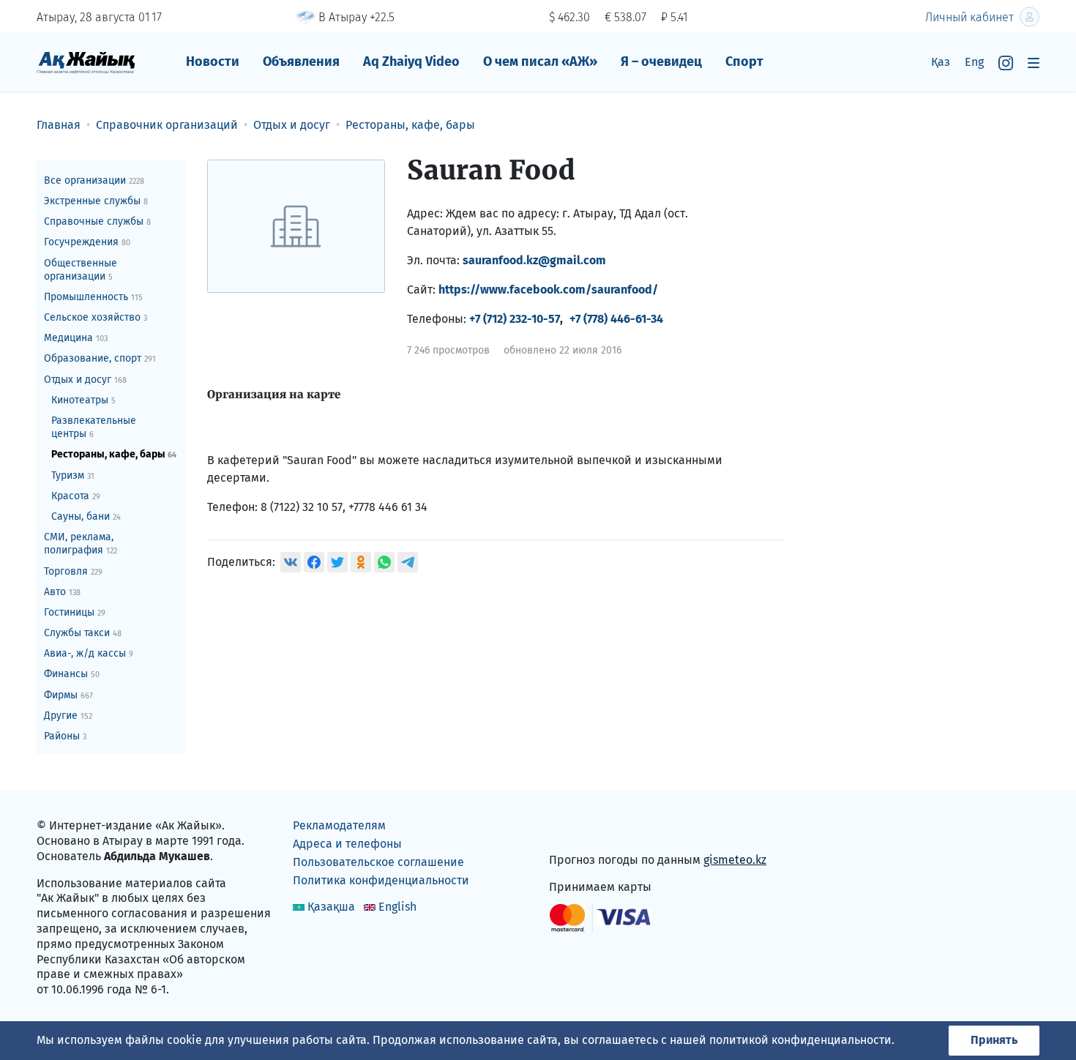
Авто (62, 592)
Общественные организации (80, 270)
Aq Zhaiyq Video (411, 61)
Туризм (72, 475)
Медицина (76, 338)
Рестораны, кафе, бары (113, 454)
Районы (65, 736)
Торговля (73, 571)
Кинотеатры (83, 400)
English (397, 907)
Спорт (744, 61)
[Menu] (1033, 62)
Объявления (301, 61)
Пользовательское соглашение (378, 862)
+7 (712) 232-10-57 (514, 319)
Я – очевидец (661, 61)
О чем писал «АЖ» (540, 61)
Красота (75, 496)
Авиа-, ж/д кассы (88, 653)
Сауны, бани (86, 516)
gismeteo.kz (734, 860)
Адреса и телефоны (347, 844)
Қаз (940, 62)
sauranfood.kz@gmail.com (534, 260)
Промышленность (93, 297)
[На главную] (86, 62)
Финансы (72, 674)
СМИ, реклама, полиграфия (80, 543)
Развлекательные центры (93, 427)
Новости (212, 61)
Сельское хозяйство (95, 317)
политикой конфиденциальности (800, 1040)
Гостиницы (74, 612)
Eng (974, 62)
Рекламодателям (339, 825)
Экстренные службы (96, 201)
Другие (68, 715)
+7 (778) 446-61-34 (616, 319)
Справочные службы (97, 221)
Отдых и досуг (85, 379)
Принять (994, 1040)
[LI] (581, 829)
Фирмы (68, 695)
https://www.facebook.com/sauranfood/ (548, 289)
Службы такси (83, 633)
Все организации (94, 180)
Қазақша (331, 907)
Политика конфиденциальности (381, 880)
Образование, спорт (100, 358)
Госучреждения (87, 242)
